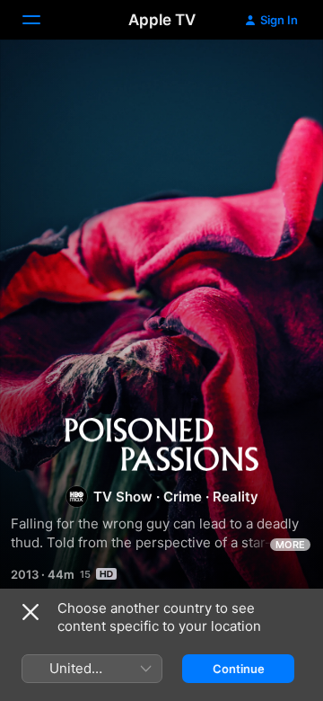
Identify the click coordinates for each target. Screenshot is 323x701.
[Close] (30, 612)
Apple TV (162, 20)
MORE (290, 544)
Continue (239, 668)
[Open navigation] (42, 20)
